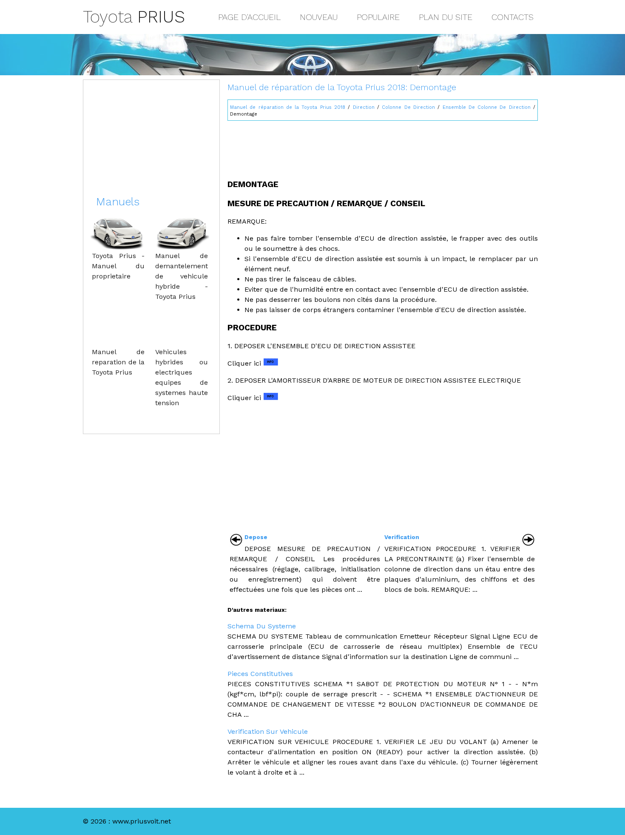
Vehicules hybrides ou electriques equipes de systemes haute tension (181, 377)
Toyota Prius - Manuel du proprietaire (118, 266)
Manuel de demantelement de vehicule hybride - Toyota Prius (181, 276)
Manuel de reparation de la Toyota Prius (118, 362)
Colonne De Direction (408, 107)
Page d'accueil (249, 17)
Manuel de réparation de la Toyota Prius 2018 (287, 107)
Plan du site (445, 17)
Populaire (378, 17)
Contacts (512, 17)
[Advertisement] (382, 146)
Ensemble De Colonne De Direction (487, 107)
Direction (364, 107)
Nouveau (319, 17)
